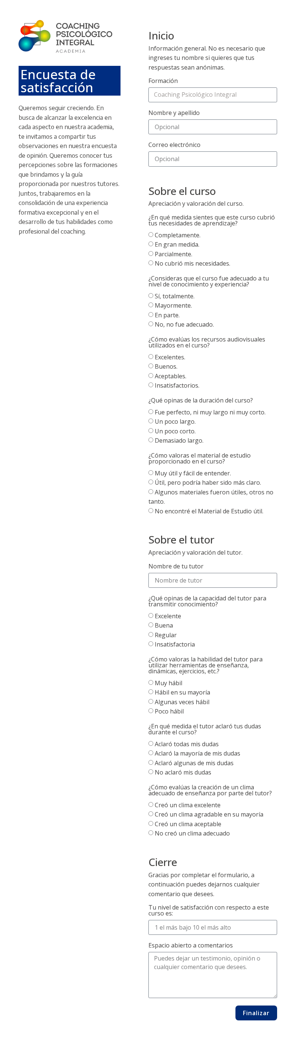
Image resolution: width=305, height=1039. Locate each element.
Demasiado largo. (179, 441)
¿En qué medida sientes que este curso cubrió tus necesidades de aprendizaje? (211, 220)
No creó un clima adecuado (192, 834)
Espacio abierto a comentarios (190, 945)
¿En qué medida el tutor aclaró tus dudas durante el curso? (204, 729)
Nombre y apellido (174, 113)
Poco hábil (169, 712)
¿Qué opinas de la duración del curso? (200, 400)
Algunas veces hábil (182, 702)
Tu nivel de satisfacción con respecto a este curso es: (208, 910)
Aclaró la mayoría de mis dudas (197, 754)
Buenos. (166, 367)
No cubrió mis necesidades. (192, 264)
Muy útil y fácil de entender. (193, 473)
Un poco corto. (175, 431)
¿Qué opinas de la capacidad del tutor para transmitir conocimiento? (207, 601)
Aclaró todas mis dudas (187, 744)
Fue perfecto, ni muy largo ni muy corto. (210, 412)
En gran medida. (177, 245)
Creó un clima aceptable (188, 824)
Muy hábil (168, 683)
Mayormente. (173, 306)
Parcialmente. (173, 254)
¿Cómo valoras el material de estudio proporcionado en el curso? (199, 458)
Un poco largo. (175, 422)
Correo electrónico (174, 145)
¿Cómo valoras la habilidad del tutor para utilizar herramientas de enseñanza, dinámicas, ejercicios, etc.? (205, 665)
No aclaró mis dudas (183, 773)
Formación (163, 81)
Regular (166, 635)
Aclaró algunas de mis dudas (194, 763)
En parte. (167, 315)
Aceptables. (170, 376)
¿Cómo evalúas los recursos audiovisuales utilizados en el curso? (206, 342)
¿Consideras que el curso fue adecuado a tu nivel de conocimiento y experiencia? (208, 281)
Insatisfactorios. (177, 386)
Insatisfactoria (175, 645)
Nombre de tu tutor (175, 566)
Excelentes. (170, 357)
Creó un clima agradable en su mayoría (209, 815)
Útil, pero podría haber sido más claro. (208, 483)
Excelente (168, 616)
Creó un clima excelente (188, 805)
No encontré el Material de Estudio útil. (209, 511)
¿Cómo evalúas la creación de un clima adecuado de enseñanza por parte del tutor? (210, 790)
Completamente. (177, 235)
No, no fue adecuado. (184, 325)
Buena (164, 626)
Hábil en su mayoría (182, 693)
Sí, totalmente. (175, 296)
